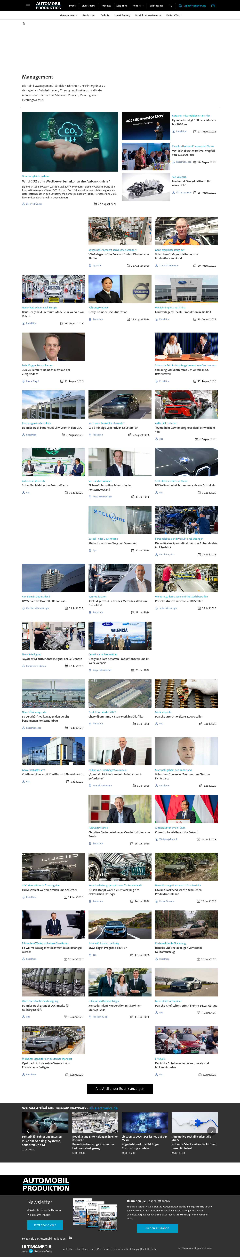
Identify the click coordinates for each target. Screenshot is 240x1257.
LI (71, 1238)
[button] (28, 1131)
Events (73, 5)
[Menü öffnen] (28, 5)
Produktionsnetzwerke (148, 15)
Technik (105, 15)
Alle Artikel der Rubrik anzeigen (120, 1088)
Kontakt (145, 1249)
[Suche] (170, 5)
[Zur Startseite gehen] (49, 5)
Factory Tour (173, 15)
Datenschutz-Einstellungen (126, 1249)
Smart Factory (122, 15)
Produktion (89, 15)
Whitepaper (156, 5)
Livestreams (89, 5)
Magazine (121, 5)
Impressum (88, 1249)
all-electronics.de (103, 1108)
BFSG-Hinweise (103, 1249)
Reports (137, 5)
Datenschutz (75, 1249)
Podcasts (106, 5)
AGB (65, 1249)
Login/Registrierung (195, 5)
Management (67, 15)
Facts (153, 1249)
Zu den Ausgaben (157, 1228)
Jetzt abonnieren (45, 1225)
